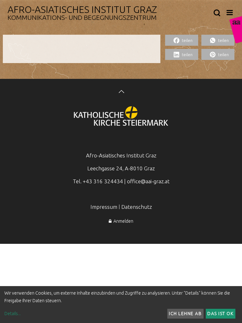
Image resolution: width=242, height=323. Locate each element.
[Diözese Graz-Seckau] (121, 117)
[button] (181, 40)
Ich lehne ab (185, 313)
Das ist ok (220, 313)
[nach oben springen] (121, 92)
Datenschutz (136, 207)
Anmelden (122, 221)
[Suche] (217, 13)
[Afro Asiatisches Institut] (235, 30)
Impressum (103, 207)
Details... (12, 313)
